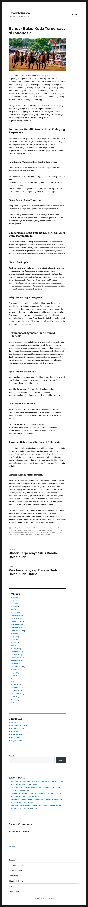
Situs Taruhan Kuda (21, 534)
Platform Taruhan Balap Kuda (40, 532)
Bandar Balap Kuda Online (26, 530)
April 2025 (15, 646)
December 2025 (17, 622)
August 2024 (16, 670)
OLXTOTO (50, 898)
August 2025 (16, 634)
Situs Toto (13, 847)
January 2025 (16, 655)
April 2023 (15, 703)
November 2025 (17, 625)
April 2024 (15, 682)
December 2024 (17, 658)
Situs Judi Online (18, 734)
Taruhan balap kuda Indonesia (39, 534)
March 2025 (16, 649)
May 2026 (15, 607)
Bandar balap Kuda (41, 528)
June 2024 (15, 676)
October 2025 (16, 628)
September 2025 (18, 631)
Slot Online (15, 737)
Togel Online (16, 740)
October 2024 (16, 664)
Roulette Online (17, 728)
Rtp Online (15, 731)
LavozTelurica (19, 13)
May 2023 (15, 700)
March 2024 (16, 685)
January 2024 (16, 691)
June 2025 (15, 640)
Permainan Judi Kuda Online (19, 532)
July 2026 (15, 601)
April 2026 (15, 610)
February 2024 (17, 688)
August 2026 (16, 598)
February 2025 (17, 652)
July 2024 (15, 673)
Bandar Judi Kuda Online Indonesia (49, 530)
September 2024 (18, 667)
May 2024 (15, 679)
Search (11, 756)
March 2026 (16, 613)
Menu (75, 14)
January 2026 (16, 619)
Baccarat (14, 722)
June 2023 (15, 697)
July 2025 (15, 637)
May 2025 (15, 643)
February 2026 (17, 616)
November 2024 (17, 661)
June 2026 (15, 604)
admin (14, 528)
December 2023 (17, 694)
